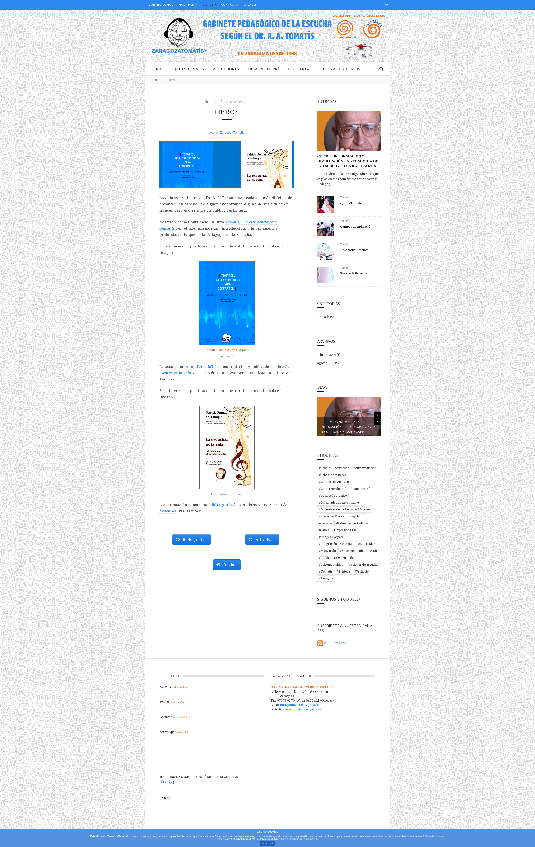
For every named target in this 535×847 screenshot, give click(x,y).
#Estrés (324, 530)
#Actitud (324, 468)
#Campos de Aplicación (335, 482)
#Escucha (325, 523)
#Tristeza (343, 571)
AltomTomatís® (200, 367)
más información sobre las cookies (298, 838)
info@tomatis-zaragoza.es (299, 705)
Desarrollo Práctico (354, 250)
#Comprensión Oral (332, 489)
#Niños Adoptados (352, 551)
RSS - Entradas (335, 643)
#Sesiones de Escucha (363, 564)
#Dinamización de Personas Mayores (344, 509)
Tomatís (345, 197)
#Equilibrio (356, 516)
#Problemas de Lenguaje (336, 558)
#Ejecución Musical (332, 516)
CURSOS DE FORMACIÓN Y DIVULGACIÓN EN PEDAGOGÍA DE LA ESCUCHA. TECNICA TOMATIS (347, 161)
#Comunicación (361, 489)
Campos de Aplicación (356, 226)
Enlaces (250, 5)
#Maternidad (366, 544)
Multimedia (188, 5)
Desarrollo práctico (269, 69)
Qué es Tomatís (188, 69)
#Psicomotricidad (331, 564)
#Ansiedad (342, 468)
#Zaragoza (326, 578)
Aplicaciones (226, 69)
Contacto (229, 5)
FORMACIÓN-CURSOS (341, 69)
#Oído (373, 551)
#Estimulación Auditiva (352, 523)
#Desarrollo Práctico (333, 495)
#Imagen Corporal (331, 537)
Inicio (160, 69)
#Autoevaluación (365, 468)
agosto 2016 (325, 363)
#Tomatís (325, 571)
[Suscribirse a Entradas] (320, 643)
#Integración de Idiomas (336, 544)
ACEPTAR (267, 843)
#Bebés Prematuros (332, 475)
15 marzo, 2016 (234, 101)
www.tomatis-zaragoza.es (302, 709)
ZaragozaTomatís (232, 132)
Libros (208, 5)
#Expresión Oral (345, 530)
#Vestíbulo (361, 571)
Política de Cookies (433, 836)
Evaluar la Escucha (353, 273)
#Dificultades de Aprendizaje (339, 502)
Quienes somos (160, 5)
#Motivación (327, 551)
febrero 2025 (326, 355)
